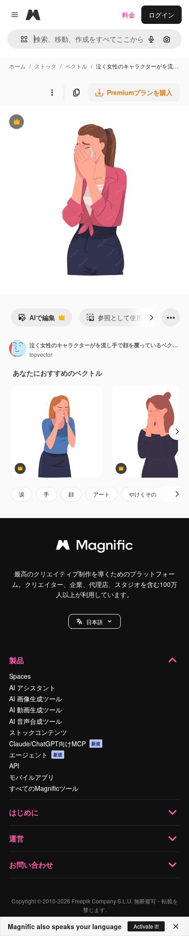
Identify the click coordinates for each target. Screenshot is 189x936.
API (14, 765)
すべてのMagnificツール (43, 788)
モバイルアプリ (31, 777)
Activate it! (146, 926)
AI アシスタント (32, 687)
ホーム (17, 66)
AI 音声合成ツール (35, 721)
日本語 (94, 622)
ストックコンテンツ (38, 732)
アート (101, 494)
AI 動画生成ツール (35, 709)
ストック (45, 66)
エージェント (35, 754)
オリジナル (63, 123)
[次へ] (151, 317)
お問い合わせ (31, 864)
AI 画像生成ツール (35, 698)
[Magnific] (94, 547)
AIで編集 (36, 320)
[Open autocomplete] (20, 39)
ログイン (161, 14)
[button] (94, 621)
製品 (16, 660)
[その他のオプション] (52, 92)
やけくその (142, 494)
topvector (40, 354)
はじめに (24, 812)
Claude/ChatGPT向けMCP (54, 743)
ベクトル (76, 66)
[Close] (175, 926)
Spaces (20, 676)
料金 (128, 14)
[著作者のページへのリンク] (17, 349)
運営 (16, 838)
